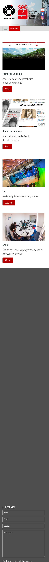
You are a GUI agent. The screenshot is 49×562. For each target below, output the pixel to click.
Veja (7, 89)
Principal (14, 28)
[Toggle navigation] (5, 28)
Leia (7, 146)
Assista (9, 202)
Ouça (8, 260)
